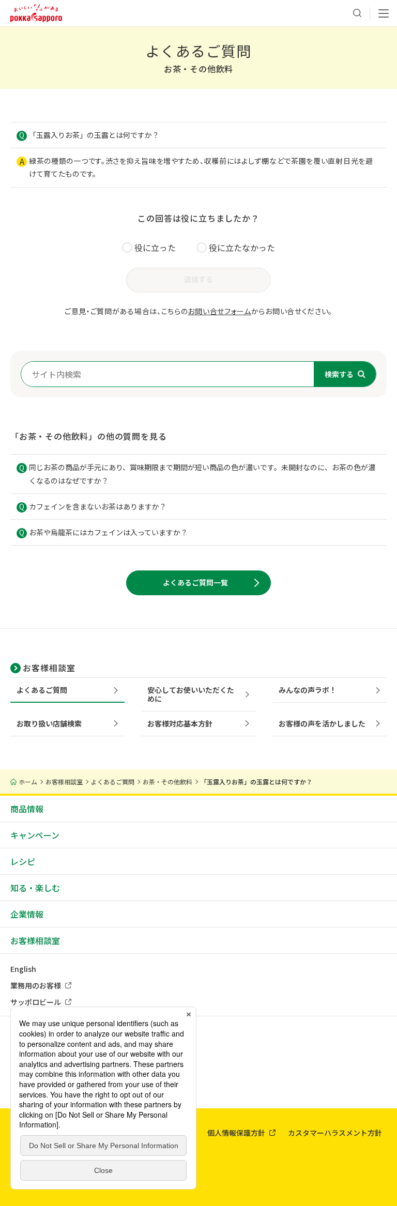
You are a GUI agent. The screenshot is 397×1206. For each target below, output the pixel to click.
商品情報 (26, 808)
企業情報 (26, 914)
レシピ (22, 861)
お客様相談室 (35, 940)
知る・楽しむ (35, 888)
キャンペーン (34, 835)
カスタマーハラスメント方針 (335, 1132)
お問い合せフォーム (219, 311)
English (23, 968)
